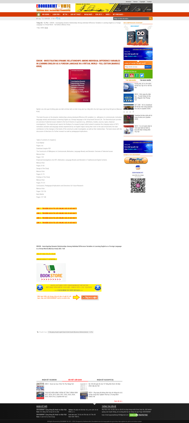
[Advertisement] (79, 43)
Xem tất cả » (118, 401)
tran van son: (72, 415)
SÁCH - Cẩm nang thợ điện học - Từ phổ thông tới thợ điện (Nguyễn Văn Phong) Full (142, 97)
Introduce (128, 1)
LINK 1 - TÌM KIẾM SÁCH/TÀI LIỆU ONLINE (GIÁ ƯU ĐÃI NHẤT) (56, 208)
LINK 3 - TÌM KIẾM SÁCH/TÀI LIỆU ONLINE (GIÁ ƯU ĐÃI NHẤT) (56, 218)
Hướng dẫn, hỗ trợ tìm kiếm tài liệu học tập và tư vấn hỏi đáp (143, 85)
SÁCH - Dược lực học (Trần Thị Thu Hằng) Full (59, 384)
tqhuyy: (70, 410)
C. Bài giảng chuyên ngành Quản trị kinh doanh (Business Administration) (68, 332)
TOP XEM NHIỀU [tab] (131, 80)
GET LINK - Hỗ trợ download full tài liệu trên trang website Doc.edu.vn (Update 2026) (143, 107)
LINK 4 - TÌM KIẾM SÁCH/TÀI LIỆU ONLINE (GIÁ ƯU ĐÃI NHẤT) (56, 223)
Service (135, 1)
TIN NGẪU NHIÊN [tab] (145, 80)
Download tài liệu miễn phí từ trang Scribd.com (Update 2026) (143, 117)
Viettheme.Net (87, 421)
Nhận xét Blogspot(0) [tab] (105, 380)
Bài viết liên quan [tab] (75, 380)
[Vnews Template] (53, 8)
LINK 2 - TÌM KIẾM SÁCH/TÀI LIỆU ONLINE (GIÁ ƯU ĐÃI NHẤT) (56, 213)
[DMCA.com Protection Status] (139, 415)
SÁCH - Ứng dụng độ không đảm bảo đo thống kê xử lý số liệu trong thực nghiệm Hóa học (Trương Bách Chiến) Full (105, 394)
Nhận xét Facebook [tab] (49, 380)
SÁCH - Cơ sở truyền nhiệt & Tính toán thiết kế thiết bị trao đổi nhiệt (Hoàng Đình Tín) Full (143, 129)
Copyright (142, 1)
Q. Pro (46, 23)
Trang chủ (39, 23)
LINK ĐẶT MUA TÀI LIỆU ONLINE (46, 254)
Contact (149, 1)
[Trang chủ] (38, 14)
